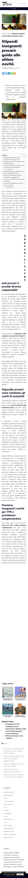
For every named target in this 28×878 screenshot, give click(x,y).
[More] (14, 73)
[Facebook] (3, 73)
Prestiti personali (9, 831)
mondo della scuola (18, 122)
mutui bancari (8, 819)
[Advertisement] (14, 79)
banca (6, 798)
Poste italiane (8, 825)
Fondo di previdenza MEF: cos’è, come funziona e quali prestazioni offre (14, 758)
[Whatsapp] (11, 73)
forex (5, 807)
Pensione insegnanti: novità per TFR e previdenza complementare (16, 97)
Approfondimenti (9, 792)
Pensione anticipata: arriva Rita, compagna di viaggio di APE (13, 176)
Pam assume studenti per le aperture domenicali (14, 180)
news (5, 822)
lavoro (6, 743)
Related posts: (10, 187)
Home (8, 33)
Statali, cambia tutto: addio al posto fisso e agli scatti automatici (14, 172)
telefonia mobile (9, 837)
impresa (6, 810)
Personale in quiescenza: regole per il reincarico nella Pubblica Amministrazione (14, 751)
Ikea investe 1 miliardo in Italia (16, 729)
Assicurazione (8, 795)
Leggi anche (9, 169)
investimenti (7, 813)
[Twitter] (6, 73)
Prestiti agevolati (9, 828)
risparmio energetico (10, 834)
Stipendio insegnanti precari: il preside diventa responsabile (12, 158)
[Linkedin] (9, 73)
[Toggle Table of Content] (23, 155)
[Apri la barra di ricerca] (20, 3)
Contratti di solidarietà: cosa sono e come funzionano (13, 184)
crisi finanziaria (8, 801)
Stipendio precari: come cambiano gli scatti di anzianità (14, 162)
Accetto (20, 874)
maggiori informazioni (10, 874)
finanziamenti (8, 804)
